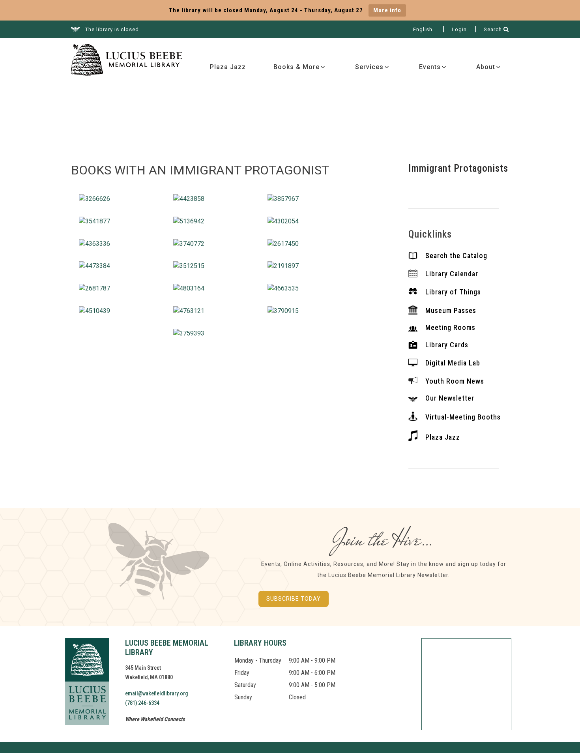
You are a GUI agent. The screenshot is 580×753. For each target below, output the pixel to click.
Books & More (296, 67)
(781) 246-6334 (142, 703)
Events (430, 67)
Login (459, 29)
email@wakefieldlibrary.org (156, 693)
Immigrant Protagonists (458, 168)
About (485, 67)
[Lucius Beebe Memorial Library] (126, 61)
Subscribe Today (293, 599)
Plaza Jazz (228, 67)
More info (387, 10)
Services (369, 67)
